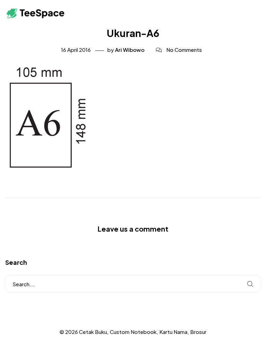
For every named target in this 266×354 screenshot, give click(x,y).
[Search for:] (133, 284)
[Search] (250, 284)
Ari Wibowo (129, 49)
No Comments (184, 49)
